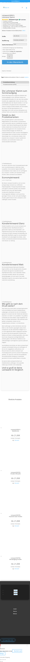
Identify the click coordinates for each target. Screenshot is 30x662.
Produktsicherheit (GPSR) (9, 84)
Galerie (26, 77)
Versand (17, 440)
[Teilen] (3, 659)
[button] (14, 20)
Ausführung (5, 40)
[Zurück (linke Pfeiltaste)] (0, 661)
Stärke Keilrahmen (7, 44)
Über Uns (15, 611)
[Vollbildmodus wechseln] (2, 659)
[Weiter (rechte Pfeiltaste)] (2, 661)
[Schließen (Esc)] (5, 659)
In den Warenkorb (15, 62)
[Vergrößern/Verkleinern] (0, 659)
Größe (4, 36)
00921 (23, 30)
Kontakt (15, 609)
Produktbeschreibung (9, 82)
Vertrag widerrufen (7, 640)
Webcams (15, 613)
